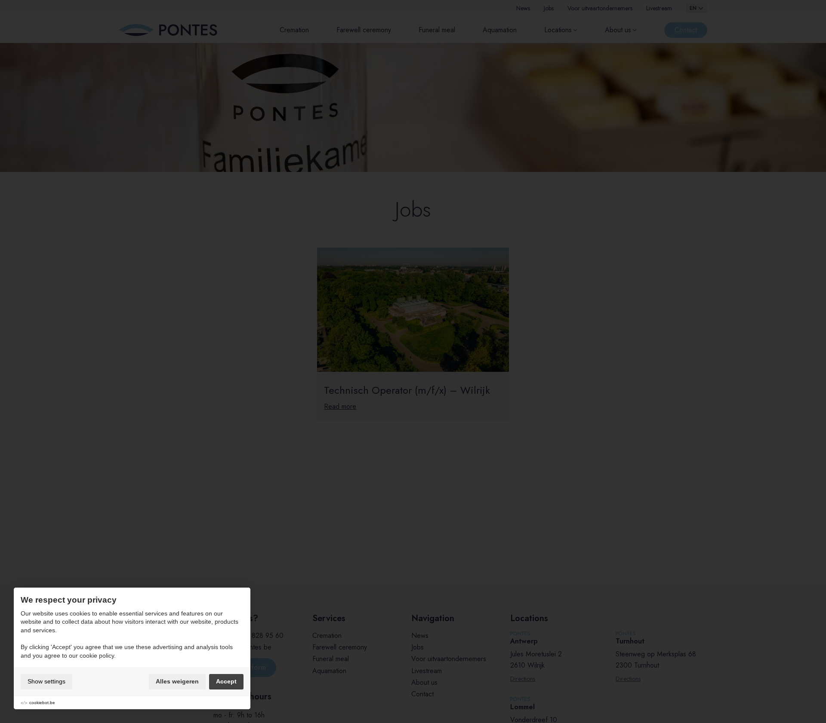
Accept (226, 681)
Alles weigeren (177, 681)
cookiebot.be (42, 702)
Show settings (46, 681)
